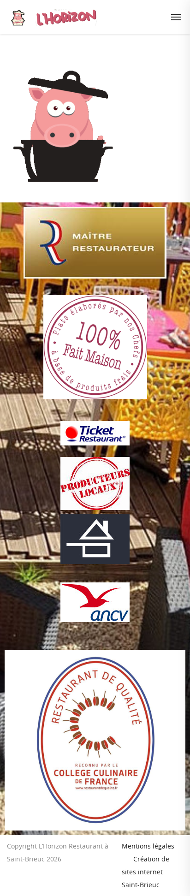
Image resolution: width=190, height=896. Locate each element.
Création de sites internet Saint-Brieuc (145, 871)
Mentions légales (148, 846)
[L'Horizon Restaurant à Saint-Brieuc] (84, 17)
